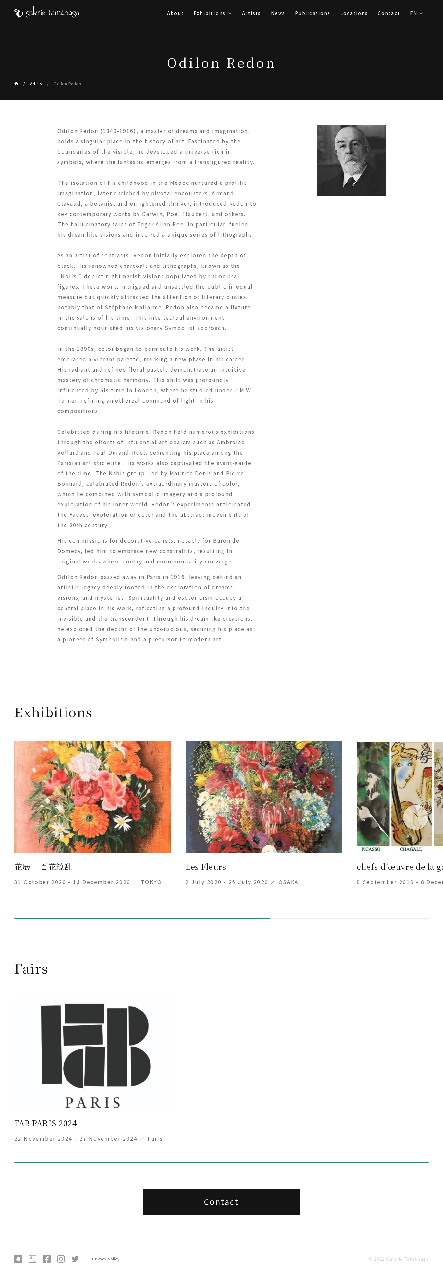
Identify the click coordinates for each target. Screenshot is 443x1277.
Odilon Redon (67, 83)
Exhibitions (210, 13)
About (175, 13)
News (278, 13)
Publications (312, 13)
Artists (251, 13)
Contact (389, 13)
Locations (354, 13)
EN (413, 13)
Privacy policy (105, 1258)
